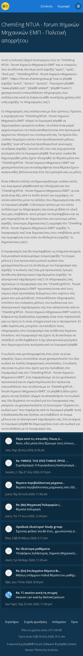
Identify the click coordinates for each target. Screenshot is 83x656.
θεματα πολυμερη (28, 509)
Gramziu (52, 650)
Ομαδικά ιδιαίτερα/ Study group (39, 527)
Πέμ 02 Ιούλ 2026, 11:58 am (30, 494)
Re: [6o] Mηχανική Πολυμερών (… (39, 505)
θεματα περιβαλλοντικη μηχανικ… (40, 483)
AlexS (8, 560)
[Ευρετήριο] (5, 6)
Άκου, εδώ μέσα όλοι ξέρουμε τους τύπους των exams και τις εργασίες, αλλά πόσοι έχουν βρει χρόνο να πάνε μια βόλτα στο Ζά (47, 443)
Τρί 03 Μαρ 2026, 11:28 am (30, 560)
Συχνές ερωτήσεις (35, 622)
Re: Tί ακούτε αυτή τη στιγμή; (37, 593)
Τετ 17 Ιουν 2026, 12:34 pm (30, 516)
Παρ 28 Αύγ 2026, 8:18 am (28, 450)
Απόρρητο (59, 622)
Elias (8, 538)
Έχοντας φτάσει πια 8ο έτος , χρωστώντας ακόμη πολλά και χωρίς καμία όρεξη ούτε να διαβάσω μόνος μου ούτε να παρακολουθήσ (47, 531)
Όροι (74, 622)
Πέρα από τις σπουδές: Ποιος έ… (39, 439)
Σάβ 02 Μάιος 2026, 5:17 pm (30, 538)
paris (8, 494)
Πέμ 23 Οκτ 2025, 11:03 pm (35, 604)
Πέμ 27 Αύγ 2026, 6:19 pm (34, 472)
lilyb (7, 582)
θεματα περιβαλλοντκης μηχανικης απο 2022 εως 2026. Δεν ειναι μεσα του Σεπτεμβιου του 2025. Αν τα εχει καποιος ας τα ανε (47, 487)
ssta (7, 450)
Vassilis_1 (11, 472)
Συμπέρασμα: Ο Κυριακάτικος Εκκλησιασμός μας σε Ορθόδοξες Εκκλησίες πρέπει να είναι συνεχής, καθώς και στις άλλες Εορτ (47, 465)
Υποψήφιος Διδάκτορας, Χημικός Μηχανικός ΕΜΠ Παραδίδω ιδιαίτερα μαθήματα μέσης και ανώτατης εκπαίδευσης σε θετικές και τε (47, 553)
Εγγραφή (64, 6)
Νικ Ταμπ (11, 604)
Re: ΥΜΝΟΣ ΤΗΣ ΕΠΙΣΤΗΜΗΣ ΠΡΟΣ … (42, 461)
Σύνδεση (46, 6)
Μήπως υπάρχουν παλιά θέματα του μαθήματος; (47, 575)
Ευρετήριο (12, 622)
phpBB (27, 644)
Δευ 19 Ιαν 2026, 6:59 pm (27, 582)
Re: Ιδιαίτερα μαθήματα (33, 549)
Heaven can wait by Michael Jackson (40, 597)
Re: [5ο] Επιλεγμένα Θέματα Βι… (38, 571)
